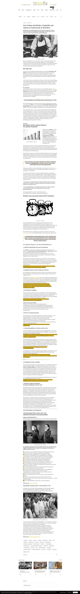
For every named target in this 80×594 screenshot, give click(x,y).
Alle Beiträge (20, 16)
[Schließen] (78, 592)
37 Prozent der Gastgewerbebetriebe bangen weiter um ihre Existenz (24, 571)
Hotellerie (30, 540)
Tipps (24, 16)
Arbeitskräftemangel (26, 547)
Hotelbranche (32, 547)
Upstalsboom (25, 542)
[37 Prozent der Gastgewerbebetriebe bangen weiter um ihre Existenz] (25, 565)
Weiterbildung (34, 16)
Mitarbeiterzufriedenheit (42, 547)
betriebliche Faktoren (26, 545)
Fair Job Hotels (44, 549)
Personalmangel (42, 542)
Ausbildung (39, 540)
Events (47, 16)
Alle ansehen (60, 559)
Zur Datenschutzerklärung (28, 592)
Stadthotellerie (46, 545)
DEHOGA (50, 540)
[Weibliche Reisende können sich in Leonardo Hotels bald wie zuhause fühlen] (40, 565)
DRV (54, 540)
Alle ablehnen (70, 592)
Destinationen (42, 16)
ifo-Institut (36, 542)
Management (28, 16)
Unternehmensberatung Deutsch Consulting (36, 545)
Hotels (38, 16)
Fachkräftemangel (45, 540)
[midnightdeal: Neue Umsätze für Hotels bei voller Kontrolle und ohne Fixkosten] (55, 565)
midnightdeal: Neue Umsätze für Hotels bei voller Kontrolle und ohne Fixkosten (55, 571)
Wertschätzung (49, 549)
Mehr (55, 16)
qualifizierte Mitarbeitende (27, 549)
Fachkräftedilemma (47, 542)
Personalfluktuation (31, 542)
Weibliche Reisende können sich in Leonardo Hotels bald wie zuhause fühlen (40, 571)
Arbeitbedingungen (51, 545)
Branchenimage (54, 549)
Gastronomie (35, 540)
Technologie (51, 16)
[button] (60, 16)
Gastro (36, 547)
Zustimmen (75, 592)
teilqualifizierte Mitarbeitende (36, 549)
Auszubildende (49, 547)
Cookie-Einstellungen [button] (63, 592)
